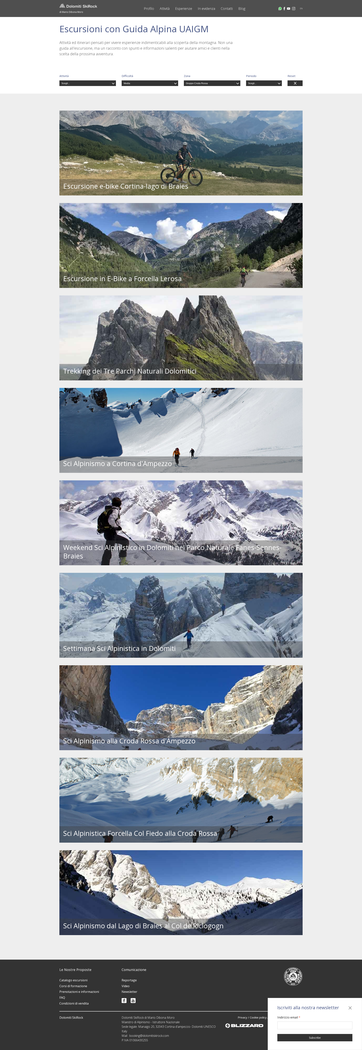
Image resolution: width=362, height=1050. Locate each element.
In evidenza (206, 8)
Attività (164, 8)
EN (301, 8)
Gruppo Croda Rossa (197, 83)
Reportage (129, 980)
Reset (291, 76)
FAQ (62, 997)
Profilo (149, 8)
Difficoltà (127, 76)
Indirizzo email (288, 1017)
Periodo (251, 76)
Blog (241, 8)
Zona (187, 76)
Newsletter (129, 992)
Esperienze (183, 8)
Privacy (242, 1017)
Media (127, 83)
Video (126, 986)
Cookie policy (258, 1017)
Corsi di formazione (73, 986)
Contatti (227, 8)
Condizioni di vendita (74, 1003)
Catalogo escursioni (73, 980)
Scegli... (65, 83)
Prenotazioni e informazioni (79, 992)
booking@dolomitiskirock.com (149, 1036)
